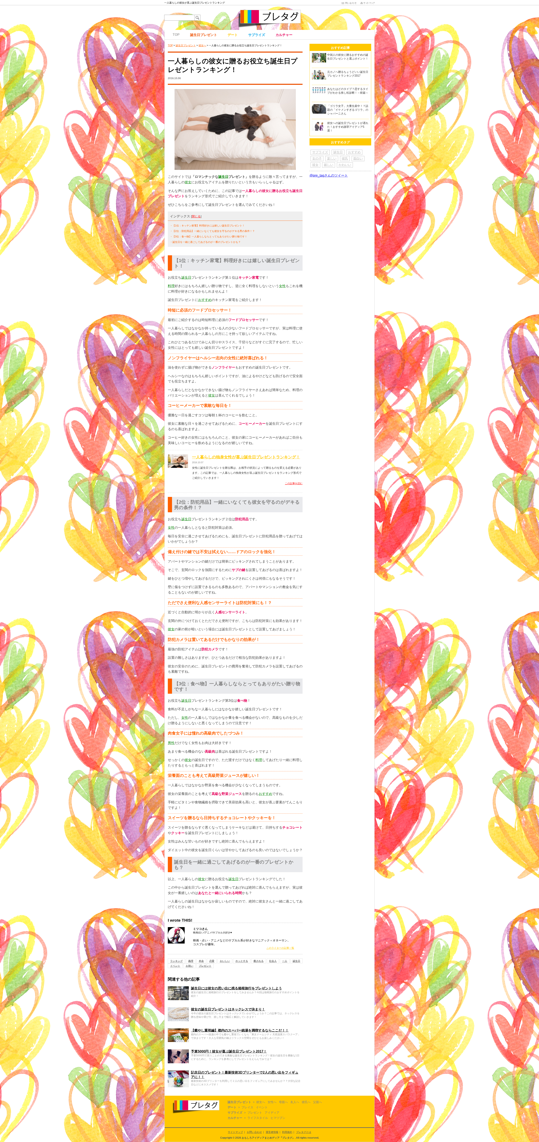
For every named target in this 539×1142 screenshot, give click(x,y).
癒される (258, 961)
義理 (190, 961)
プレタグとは (303, 1132)
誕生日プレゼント (203, 35)
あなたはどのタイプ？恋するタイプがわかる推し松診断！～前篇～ (347, 90)
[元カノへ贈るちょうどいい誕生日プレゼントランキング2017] (319, 72)
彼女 (188, 182)
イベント (175, 965)
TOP (176, 34)
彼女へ (202, 45)
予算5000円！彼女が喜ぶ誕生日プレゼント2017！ (229, 1051)
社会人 (273, 961)
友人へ (294, 1102)
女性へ (272, 1102)
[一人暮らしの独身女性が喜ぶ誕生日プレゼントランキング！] (178, 457)
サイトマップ (235, 1132)
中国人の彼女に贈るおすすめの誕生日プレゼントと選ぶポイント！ (347, 56)
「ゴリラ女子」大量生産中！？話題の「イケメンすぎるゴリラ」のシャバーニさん (347, 109)
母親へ (283, 1102)
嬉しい (328, 164)
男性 (171, 743)
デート (233, 35)
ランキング (176, 961)
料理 (171, 286)
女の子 (317, 158)
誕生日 (223, 176)
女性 (282, 286)
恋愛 (211, 961)
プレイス (247, 1107)
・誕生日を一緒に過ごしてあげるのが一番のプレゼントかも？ (205, 242)
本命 (201, 961)
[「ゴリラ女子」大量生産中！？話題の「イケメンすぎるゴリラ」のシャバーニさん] (319, 106)
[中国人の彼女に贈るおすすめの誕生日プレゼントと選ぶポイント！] (319, 55)
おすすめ (205, 300)
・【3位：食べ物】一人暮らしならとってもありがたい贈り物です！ (208, 236)
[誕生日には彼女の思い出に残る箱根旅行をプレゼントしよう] (178, 988)
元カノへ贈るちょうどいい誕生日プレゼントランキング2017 (347, 73)
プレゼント (205, 965)
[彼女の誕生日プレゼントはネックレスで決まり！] (178, 1009)
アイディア (272, 1112)
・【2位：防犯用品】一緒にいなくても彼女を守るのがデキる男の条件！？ (212, 231)
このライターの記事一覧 (280, 947)
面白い (358, 158)
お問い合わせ (254, 1132)
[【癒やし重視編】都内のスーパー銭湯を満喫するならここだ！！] (178, 1030)
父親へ (317, 1102)
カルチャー (284, 35)
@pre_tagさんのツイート (329, 175)
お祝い (189, 965)
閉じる (196, 216)
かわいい (345, 164)
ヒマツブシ (278, 1117)
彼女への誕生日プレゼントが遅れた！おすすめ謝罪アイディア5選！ (347, 126)
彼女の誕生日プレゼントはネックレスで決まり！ (228, 1009)
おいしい (225, 961)
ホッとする (241, 961)
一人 (284, 961)
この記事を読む (294, 483)
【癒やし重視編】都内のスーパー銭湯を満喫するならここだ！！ (240, 1030)
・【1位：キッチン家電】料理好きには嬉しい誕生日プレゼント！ (207, 225)
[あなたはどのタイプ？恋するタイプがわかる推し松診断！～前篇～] (319, 89)
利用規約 (287, 1132)
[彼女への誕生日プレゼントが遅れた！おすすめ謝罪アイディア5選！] (319, 123)
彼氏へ (306, 1102)
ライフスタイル (257, 1117)
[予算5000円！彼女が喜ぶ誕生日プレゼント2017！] (178, 1051)
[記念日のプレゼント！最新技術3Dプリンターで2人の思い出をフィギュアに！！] (178, 1072)
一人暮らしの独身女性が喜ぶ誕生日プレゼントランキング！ (246, 457)
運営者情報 (272, 1132)
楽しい (331, 158)
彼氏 (345, 158)
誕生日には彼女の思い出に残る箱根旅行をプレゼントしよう (236, 988)
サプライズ (256, 35)
